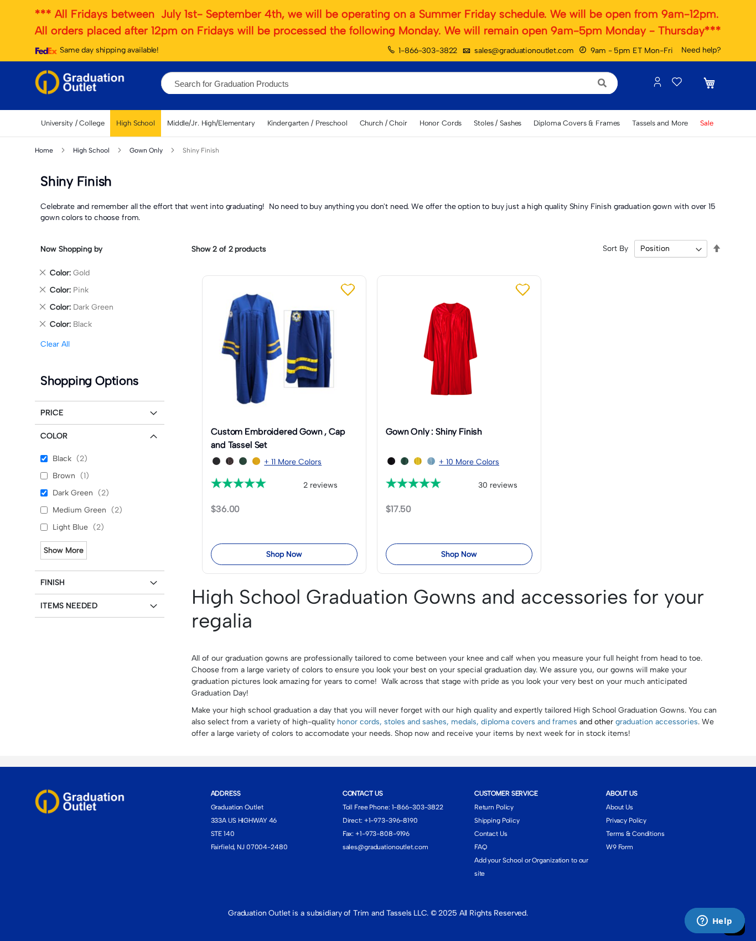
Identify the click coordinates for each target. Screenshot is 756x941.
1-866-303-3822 (427, 50)
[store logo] (82, 83)
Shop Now (284, 554)
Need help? (701, 50)
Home (45, 150)
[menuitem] (72, 123)
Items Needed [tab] (68, 605)
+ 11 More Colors (293, 462)
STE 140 (223, 834)
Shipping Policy (497, 820)
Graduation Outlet (237, 807)
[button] (349, 290)
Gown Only (147, 150)
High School (92, 150)
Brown (73, 475)
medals (464, 721)
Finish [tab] (52, 582)
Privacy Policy (626, 820)
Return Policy (494, 807)
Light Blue (80, 527)
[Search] (602, 83)
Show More (64, 550)
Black (72, 458)
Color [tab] (54, 436)
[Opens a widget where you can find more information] (714, 921)
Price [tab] (52, 412)
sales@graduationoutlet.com (523, 50)
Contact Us (491, 834)
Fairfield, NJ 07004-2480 (249, 847)
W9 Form (619, 847)
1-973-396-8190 (393, 820)
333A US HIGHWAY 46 (244, 820)
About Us (619, 807)
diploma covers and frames (529, 721)
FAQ (480, 847)
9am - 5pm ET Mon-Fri (631, 50)
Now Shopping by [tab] (71, 249)
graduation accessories (656, 721)
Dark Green (83, 493)
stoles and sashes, (417, 721)
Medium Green (89, 510)
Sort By (615, 248)
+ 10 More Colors (469, 462)
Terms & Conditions (635, 834)
